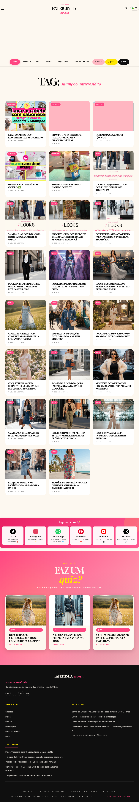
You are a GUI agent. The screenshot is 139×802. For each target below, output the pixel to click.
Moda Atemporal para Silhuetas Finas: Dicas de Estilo (29, 752)
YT (14, 693)
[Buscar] (126, 8)
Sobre (94, 791)
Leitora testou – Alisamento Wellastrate (89, 735)
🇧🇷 (134, 8)
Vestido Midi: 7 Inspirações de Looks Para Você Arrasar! (30, 762)
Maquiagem (63, 62)
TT (21, 693)
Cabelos (27, 62)
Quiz (111, 61)
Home (15, 62)
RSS (27, 693)
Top (123, 61)
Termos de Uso (78, 791)
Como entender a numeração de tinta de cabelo (93, 721)
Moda (38, 62)
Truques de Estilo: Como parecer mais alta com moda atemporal (34, 757)
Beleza (49, 62)
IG (8, 693)
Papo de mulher (81, 62)
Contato (27, 791)
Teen (98, 61)
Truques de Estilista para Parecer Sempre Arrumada (28, 775)
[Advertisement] (69, 37)
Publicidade (109, 791)
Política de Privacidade (51, 791)
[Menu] (2, 8)
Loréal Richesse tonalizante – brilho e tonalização (94, 717)
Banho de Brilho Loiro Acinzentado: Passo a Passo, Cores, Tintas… (102, 712)
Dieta (7, 736)
